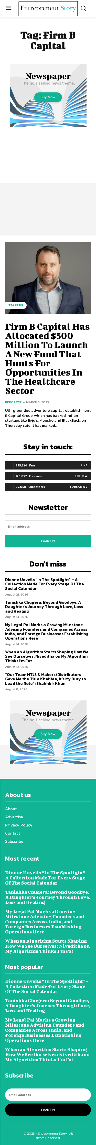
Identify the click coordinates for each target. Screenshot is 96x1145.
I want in (48, 541)
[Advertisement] (48, 179)
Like (84, 465)
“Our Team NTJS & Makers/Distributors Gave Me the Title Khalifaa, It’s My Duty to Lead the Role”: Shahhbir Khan (45, 678)
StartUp (16, 305)
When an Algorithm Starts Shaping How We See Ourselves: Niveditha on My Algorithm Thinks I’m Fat (47, 656)
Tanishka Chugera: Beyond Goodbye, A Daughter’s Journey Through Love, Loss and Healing (44, 606)
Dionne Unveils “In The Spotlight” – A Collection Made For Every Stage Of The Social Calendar (44, 583)
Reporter (13, 402)
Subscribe (79, 487)
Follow (81, 476)
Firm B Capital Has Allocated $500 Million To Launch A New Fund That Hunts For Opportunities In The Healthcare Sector (47, 358)
